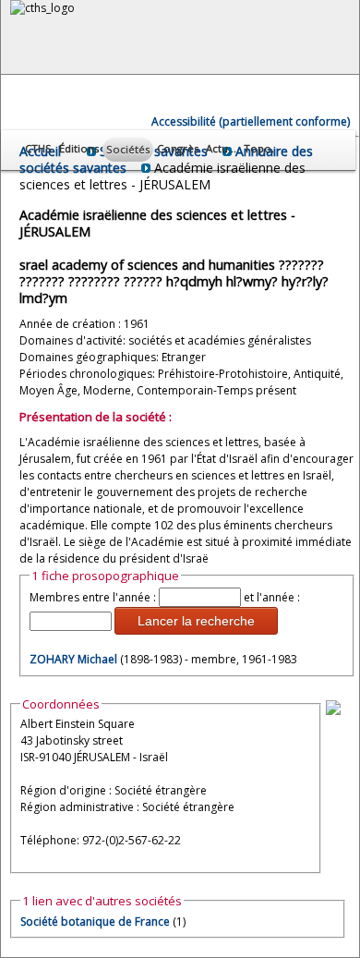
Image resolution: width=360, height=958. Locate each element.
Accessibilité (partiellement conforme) (250, 121)
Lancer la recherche (196, 620)
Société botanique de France (95, 921)
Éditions (79, 148)
